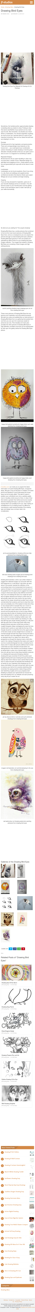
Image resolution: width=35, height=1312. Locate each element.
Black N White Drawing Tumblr (14, 1172)
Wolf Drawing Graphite (8, 1103)
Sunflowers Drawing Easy (12, 1178)
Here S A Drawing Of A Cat (13, 1271)
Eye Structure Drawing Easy (13, 1205)
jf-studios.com (5, 487)
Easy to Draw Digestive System (14, 1218)
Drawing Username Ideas (12, 1198)
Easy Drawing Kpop (10, 1251)
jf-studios (7, 2)
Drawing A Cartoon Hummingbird (15, 1165)
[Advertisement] (17, 33)
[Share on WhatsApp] (19, 948)
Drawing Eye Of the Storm (9, 983)
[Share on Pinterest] (23, 948)
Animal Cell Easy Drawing (12, 1231)
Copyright (17, 1300)
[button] (31, 2)
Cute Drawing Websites (12, 1264)
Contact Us (11, 1300)
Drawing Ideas (5, 14)
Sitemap (6, 1300)
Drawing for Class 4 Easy (12, 1257)
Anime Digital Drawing (11, 1211)
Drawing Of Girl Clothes (12, 1152)
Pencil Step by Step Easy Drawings (15, 1185)
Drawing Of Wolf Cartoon (12, 1158)
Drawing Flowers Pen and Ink (10, 1055)
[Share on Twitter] (10, 948)
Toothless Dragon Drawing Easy (14, 1191)
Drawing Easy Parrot (8, 1007)
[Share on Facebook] (15, 948)
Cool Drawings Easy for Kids (13, 1238)
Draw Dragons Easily (8, 1031)
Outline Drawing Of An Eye (9, 1079)
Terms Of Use (24, 1300)
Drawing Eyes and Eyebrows (13, 1277)
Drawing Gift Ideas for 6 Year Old (15, 1244)
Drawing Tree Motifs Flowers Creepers (16, 1224)
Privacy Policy (18, 1301)
